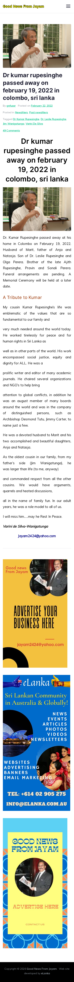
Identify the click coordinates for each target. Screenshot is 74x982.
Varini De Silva (34, 123)
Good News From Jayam (23, 6)
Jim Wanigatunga (13, 123)
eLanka (45, 973)
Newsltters (21, 112)
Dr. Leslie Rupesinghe (53, 119)
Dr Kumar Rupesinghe (26, 119)
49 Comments (11, 130)
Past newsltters (38, 112)
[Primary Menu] (68, 6)
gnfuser (11, 105)
